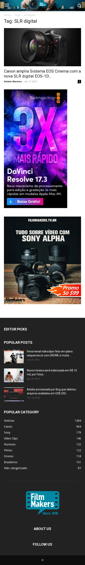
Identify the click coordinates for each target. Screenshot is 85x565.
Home (7, 15)
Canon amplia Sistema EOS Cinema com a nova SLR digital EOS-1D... (42, 74)
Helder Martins (13, 81)
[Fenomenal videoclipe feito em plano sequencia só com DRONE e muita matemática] (14, 356)
